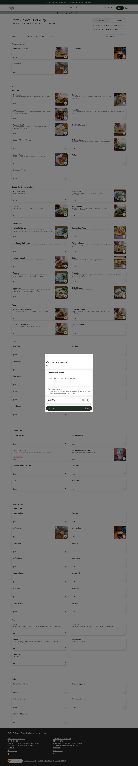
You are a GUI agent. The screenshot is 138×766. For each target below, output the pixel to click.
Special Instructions (56, 373)
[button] (69, 408)
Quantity (51, 400)
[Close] (90, 357)
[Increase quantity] (88, 400)
